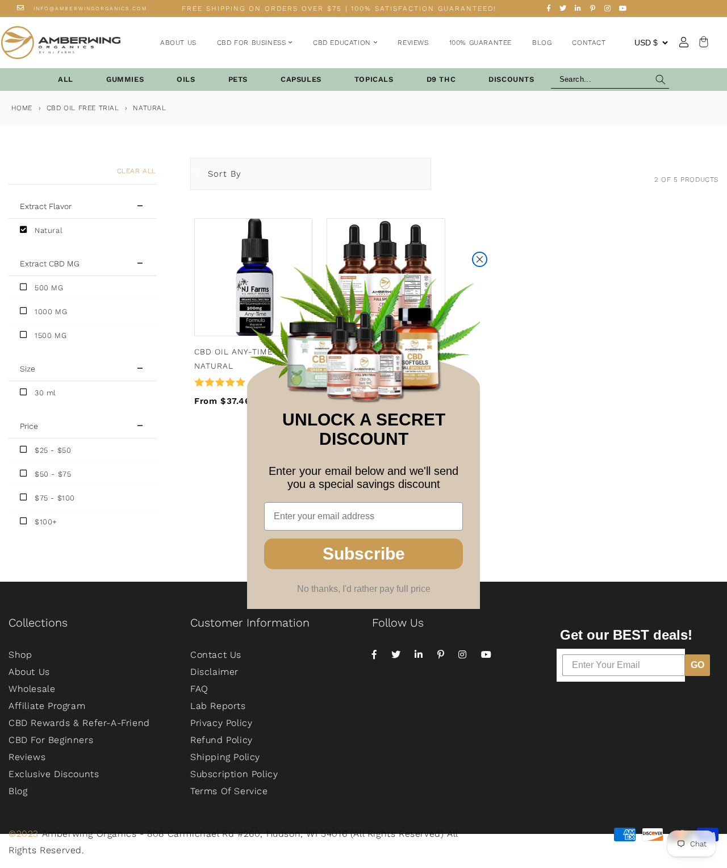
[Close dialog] (480, 259)
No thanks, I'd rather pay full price (364, 589)
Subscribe (364, 553)
